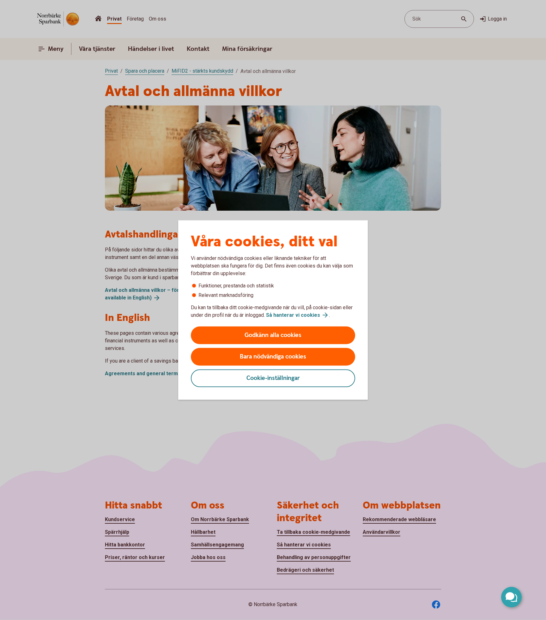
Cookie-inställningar (273, 378)
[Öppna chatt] (511, 597)
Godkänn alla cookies (273, 335)
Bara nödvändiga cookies (273, 357)
